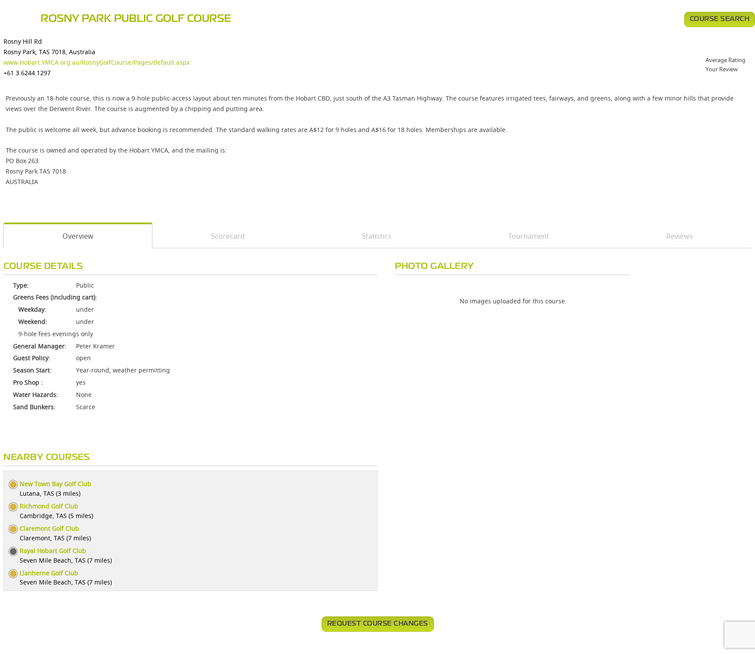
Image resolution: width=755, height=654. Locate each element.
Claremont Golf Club (49, 528)
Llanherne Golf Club (49, 573)
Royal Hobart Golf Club (53, 550)
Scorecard (228, 236)
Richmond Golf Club (49, 506)
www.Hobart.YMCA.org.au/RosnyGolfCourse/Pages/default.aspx (96, 62)
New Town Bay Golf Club (55, 484)
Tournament (528, 236)
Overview (78, 236)
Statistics (376, 236)
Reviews (679, 236)
